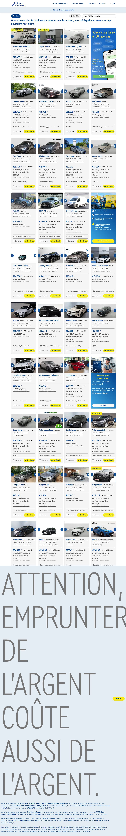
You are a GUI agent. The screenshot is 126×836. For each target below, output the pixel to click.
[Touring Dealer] (19, 3)
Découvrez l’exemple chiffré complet (21, 67)
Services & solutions (78, 3)
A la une (91, 3)
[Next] (35, 36)
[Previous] (12, 36)
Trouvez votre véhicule (60, 3)
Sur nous (102, 3)
